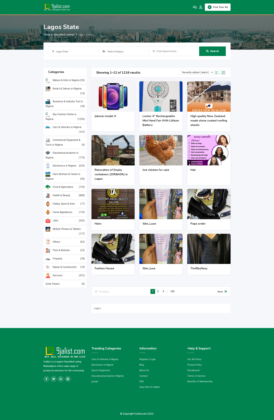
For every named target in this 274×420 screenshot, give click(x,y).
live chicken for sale (156, 170)
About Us (144, 370)
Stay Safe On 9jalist (149, 387)
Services (69, 275)
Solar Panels (65, 283)
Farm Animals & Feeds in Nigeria (65, 176)
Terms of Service (196, 375)
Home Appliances (69, 212)
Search (214, 51)
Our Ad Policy (194, 359)
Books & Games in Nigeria (69, 91)
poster (94, 381)
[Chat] (195, 7)
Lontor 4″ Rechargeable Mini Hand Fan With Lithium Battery (161, 120)
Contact (143, 375)
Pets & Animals (69, 250)
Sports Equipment (100, 370)
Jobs (69, 220)
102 (172, 291)
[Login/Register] (200, 7)
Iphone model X (105, 116)
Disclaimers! (193, 370)
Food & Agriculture (69, 186)
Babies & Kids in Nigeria (69, 80)
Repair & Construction (69, 267)
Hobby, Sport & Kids (69, 203)
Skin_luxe (149, 268)
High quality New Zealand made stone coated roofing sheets (208, 120)
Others (69, 241)
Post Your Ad (220, 7)
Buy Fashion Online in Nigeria (65, 117)
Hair (193, 170)
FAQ (141, 381)
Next (220, 291)
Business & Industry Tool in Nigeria (65, 104)
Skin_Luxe (149, 224)
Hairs (98, 224)
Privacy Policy (194, 364)
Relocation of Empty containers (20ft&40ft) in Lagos (111, 174)
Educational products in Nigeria (65, 155)
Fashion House (104, 268)
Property (69, 258)
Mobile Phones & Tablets (69, 231)
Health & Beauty (69, 195)
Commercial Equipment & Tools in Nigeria (65, 142)
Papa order (198, 224)
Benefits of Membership (199, 381)
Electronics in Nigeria (69, 165)
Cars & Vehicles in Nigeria (69, 129)
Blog (141, 364)
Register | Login (147, 359)
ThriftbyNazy (198, 268)
